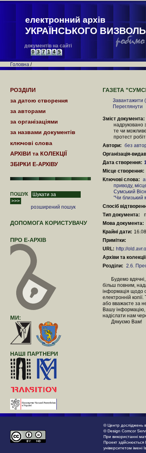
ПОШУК (19, 194)
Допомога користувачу (48, 223)
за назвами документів (42, 132)
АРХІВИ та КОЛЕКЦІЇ (38, 153)
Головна (19, 64)
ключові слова (31, 143)
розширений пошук (53, 207)
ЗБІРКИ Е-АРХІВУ (34, 164)
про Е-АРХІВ (28, 240)
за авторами (28, 111)
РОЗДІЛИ (23, 90)
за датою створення (39, 100)
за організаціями (34, 121)
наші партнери (34, 353)
